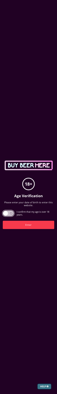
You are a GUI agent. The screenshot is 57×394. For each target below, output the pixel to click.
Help (43, 386)
